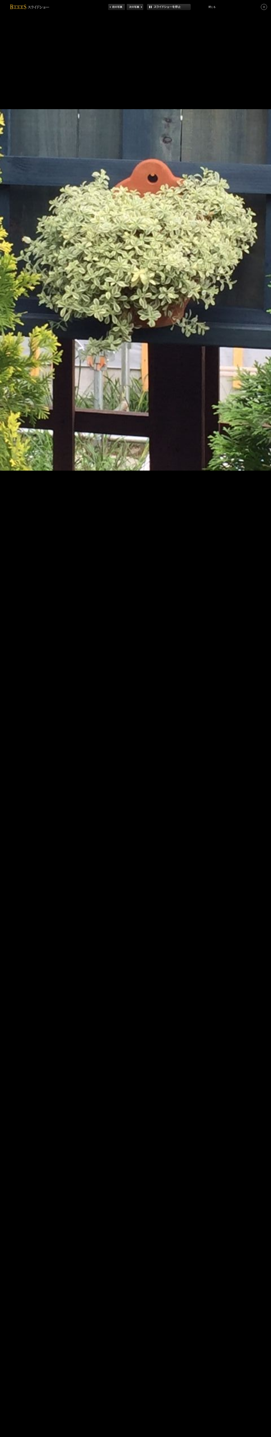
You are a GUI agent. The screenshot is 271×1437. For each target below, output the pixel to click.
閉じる (264, 7)
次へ (135, 7)
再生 (169, 7)
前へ (116, 7)
